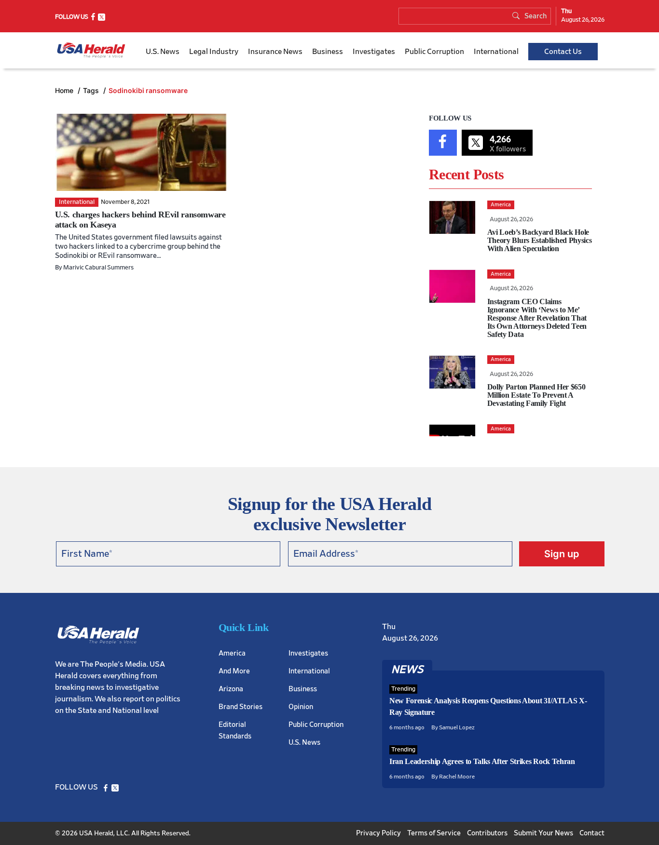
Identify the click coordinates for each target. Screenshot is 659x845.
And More (234, 671)
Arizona (231, 689)
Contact (591, 833)
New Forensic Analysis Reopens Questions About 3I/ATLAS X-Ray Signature (488, 706)
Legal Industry (213, 51)
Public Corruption (434, 51)
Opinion (300, 707)
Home (65, 90)
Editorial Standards (235, 730)
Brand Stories (240, 707)
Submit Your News (543, 833)
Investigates (374, 51)
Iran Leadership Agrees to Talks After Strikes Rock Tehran (482, 761)
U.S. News (162, 51)
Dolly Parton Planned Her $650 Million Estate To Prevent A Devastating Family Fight (536, 395)
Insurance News (275, 51)
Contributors (487, 833)
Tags (92, 90)
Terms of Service (434, 833)
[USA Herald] (91, 50)
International (496, 51)
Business (327, 51)
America (232, 653)
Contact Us (563, 51)
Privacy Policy (378, 833)
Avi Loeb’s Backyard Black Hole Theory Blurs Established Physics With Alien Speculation (539, 240)
